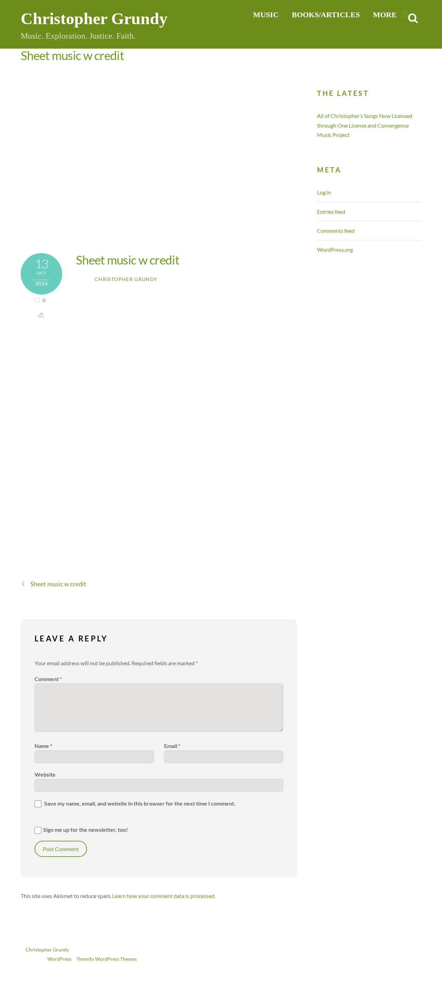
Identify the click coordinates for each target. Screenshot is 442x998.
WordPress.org (335, 249)
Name (43, 745)
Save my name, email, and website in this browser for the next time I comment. (140, 803)
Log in (324, 192)
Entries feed (331, 211)
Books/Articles (326, 15)
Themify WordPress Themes (106, 959)
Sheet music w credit (72, 55)
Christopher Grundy (126, 279)
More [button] (385, 15)
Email (172, 745)
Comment (48, 679)
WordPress (59, 959)
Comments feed (336, 230)
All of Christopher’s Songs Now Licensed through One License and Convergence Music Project (364, 125)
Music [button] (266, 15)
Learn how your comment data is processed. (163, 895)
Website (45, 774)
